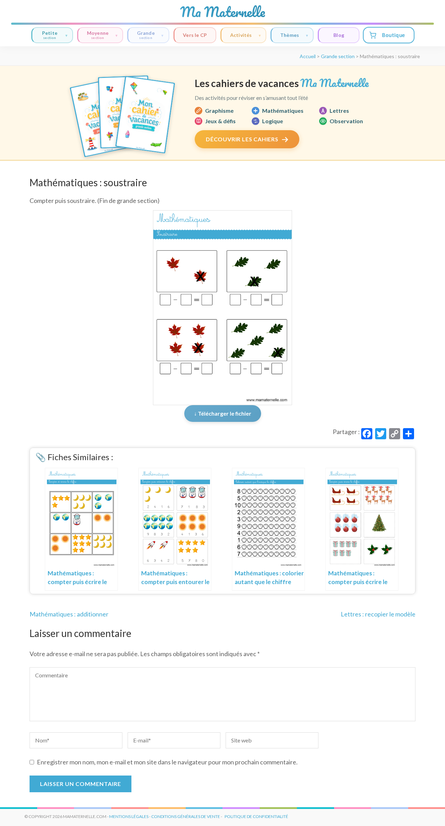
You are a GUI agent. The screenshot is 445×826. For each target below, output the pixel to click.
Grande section (338, 56)
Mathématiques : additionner (69, 614)
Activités (241, 35)
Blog (338, 35)
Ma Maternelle (222, 12)
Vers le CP (195, 35)
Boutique (393, 35)
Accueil (308, 56)
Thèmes (289, 35)
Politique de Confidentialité (256, 816)
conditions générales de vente (185, 816)
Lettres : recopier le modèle (378, 614)
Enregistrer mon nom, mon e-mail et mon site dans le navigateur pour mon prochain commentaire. (167, 762)
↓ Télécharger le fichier (222, 413)
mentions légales (128, 816)
